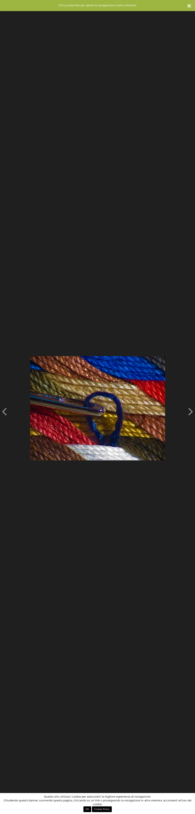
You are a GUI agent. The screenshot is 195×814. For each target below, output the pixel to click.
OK (87, 809)
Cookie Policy (102, 809)
